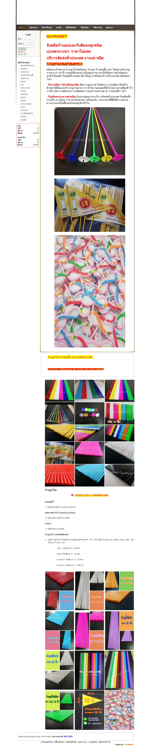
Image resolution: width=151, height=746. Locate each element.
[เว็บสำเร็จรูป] (124, 745)
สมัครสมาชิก (22, 54)
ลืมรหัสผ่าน (21, 52)
